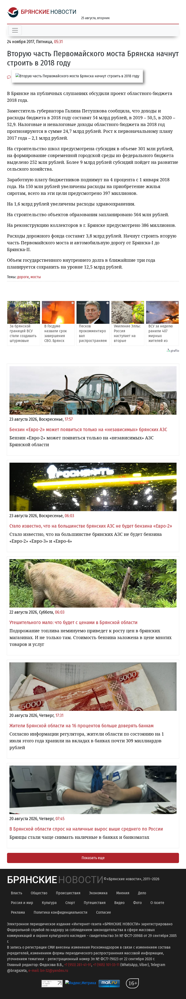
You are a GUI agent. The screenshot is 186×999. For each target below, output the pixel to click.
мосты (36, 277)
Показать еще (93, 858)
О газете (157, 902)
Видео (119, 902)
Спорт (70, 902)
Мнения (122, 893)
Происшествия (68, 893)
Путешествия (95, 902)
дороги (23, 277)
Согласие (103, 912)
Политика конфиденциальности (60, 912)
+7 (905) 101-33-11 (106, 964)
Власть (16, 893)
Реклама (18, 912)
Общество (39, 893)
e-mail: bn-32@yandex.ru (48, 970)
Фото (137, 902)
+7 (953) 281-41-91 (77, 964)
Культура (49, 902)
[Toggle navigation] (15, 30)
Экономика (98, 893)
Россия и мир (22, 902)
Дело (142, 893)
